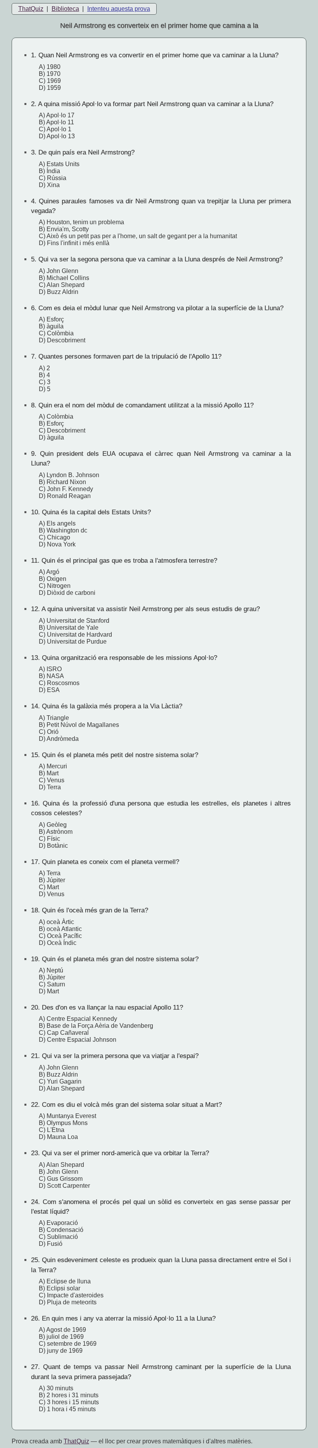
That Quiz (76, 1441)
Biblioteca (65, 8)
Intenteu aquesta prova (118, 8)
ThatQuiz (30, 8)
